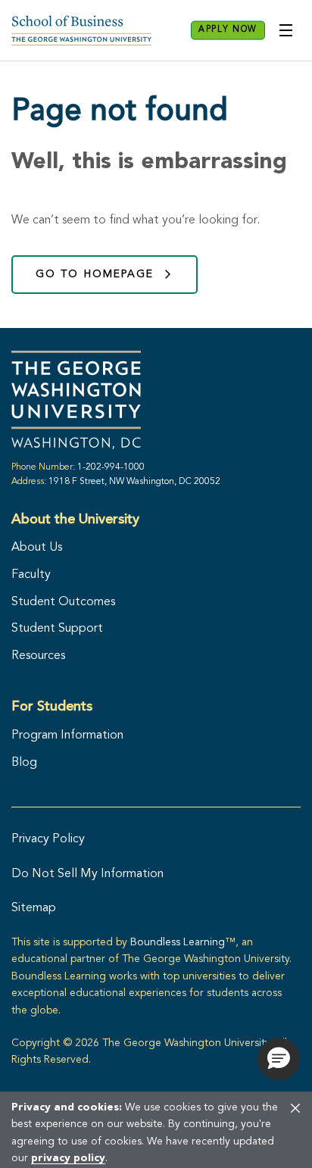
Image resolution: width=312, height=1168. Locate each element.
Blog (24, 763)
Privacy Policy (48, 839)
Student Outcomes (63, 602)
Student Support (57, 629)
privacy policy (68, 1158)
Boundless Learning (177, 942)
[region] (156, 1129)
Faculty (31, 575)
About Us (36, 548)
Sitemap (33, 908)
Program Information (67, 735)
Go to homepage (95, 274)
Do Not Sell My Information (87, 874)
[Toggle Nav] (285, 30)
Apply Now (227, 30)
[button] (278, 1059)
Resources (38, 656)
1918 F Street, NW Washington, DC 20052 (134, 481)
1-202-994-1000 (111, 467)
